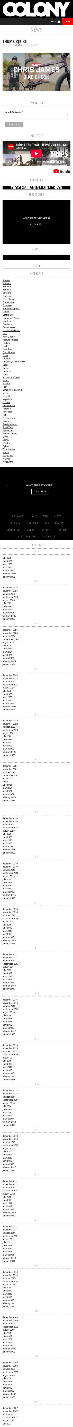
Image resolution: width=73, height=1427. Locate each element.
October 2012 (9, 1187)
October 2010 (9, 1278)
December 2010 (10, 1271)
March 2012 (8, 1209)
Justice (6, 383)
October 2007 (9, 1414)
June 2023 (7, 694)
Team (45, 516)
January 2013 (9, 1170)
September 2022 (10, 729)
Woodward (8, 461)
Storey (6, 439)
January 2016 (9, 1034)
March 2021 (8, 794)
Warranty (46, 529)
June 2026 (7, 561)
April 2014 (7, 1115)
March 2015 (8, 1073)
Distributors (14, 529)
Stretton (6, 443)
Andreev (7, 283)
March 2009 (8, 1345)
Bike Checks (9, 299)
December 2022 (10, 720)
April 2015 (7, 1070)
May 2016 (7, 1021)
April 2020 (7, 843)
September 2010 (10, 1281)
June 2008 (7, 1381)
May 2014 (7, 1112)
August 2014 (9, 1103)
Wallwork (7, 458)
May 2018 (7, 930)
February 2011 (9, 1257)
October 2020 (9, 824)
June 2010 (7, 1290)
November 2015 (10, 1048)
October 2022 (9, 726)
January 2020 (9, 852)
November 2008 (10, 1365)
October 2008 (9, 1368)
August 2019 (9, 876)
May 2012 (7, 1203)
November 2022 (10, 723)
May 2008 (7, 1384)
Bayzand (7, 292)
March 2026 (8, 570)
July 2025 (7, 603)
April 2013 (7, 1160)
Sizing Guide (32, 523)
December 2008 (10, 1362)
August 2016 (9, 1012)
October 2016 (9, 1005)
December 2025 (10, 587)
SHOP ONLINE (18, 516)
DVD (5, 333)
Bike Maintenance (27, 536)
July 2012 (7, 1196)
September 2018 (10, 918)
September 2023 (10, 684)
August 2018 (9, 921)
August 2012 (9, 1193)
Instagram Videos (11, 377)
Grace (5, 364)
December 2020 (10, 818)
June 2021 (7, 784)
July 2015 (7, 1060)
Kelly (5, 386)
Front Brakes (9, 352)
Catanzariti (8, 314)
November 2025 (10, 590)
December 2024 (10, 629)
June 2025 (7, 606)
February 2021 (9, 797)
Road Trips (8, 427)
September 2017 (10, 963)
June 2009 (7, 1336)
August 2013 (9, 1148)
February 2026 (9, 573)
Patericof (7, 408)
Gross (5, 368)
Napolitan (7, 399)
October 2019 (9, 869)
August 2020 (9, 830)
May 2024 (7, 651)
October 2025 (9, 593)
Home (34, 516)
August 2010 (9, 1284)
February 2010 (9, 1303)
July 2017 (7, 970)
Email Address (14, 112)
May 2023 (7, 697)
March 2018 (8, 937)
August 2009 (9, 1329)
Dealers (59, 523)
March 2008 (8, 1390)
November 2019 (10, 866)
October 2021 (9, 772)
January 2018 (9, 943)
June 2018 (7, 927)
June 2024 (7, 648)
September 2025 (10, 596)
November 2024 (10, 633)
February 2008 (9, 1393)
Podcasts (7, 411)
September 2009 (10, 1326)
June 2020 (7, 836)
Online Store (9, 405)
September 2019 (10, 872)
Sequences (8, 430)
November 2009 (10, 1320)
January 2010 (9, 1306)
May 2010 (7, 1293)
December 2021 (10, 765)
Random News (10, 424)
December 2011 (10, 1226)
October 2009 (9, 1323)
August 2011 (9, 1239)
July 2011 (7, 1242)
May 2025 (7, 609)
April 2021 (7, 790)
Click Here (36, 224)
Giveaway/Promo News (14, 361)
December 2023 (10, 675)
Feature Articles (10, 339)
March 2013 (8, 1164)
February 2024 (9, 661)
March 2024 (8, 657)
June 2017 (7, 973)
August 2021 (9, 778)
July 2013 (7, 1151)
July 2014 (7, 1106)
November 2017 (10, 957)
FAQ (47, 523)
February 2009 (9, 1348)
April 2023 (7, 700)
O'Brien (6, 402)
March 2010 (8, 1300)
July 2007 (7, 1423)
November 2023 (10, 678)
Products (15, 523)
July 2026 (7, 557)
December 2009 (10, 1317)
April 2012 (7, 1206)
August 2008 (9, 1375)
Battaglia (7, 289)
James (6, 380)
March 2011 (8, 1254)
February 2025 (9, 615)
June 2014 (7, 1109)
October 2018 (9, 915)
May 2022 (7, 742)
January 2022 (9, 755)
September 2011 (10, 1236)
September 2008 (10, 1372)
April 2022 (7, 745)
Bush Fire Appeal (11, 308)
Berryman (7, 296)
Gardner (6, 358)
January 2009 (9, 1351)
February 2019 (9, 894)
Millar (5, 392)
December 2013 (10, 1135)
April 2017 (7, 979)
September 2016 (10, 1009)
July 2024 (7, 645)
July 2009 (7, 1332)
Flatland (6, 342)
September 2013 (10, 1145)
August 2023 (9, 687)
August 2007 (9, 1420)
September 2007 (10, 1417)
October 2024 (9, 636)
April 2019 (7, 888)
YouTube (62, 529)
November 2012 (10, 1184)
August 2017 (9, 966)
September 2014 (10, 1099)
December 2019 (10, 863)
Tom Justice (9, 449)
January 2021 (9, 800)
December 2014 (10, 1090)
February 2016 (9, 1031)
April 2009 (7, 1342)
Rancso (6, 421)
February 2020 (9, 849)
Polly (5, 414)
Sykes (6, 446)
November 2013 (10, 1138)
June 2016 (7, 1018)
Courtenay (8, 320)
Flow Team (8, 349)
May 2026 (7, 564)
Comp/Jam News (11, 317)
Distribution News (11, 330)
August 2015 (9, 1057)
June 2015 (7, 1063)
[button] (53, 21)
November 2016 (10, 1002)
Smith (5, 436)
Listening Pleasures (12, 389)
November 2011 (10, 1229)
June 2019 (7, 882)
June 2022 (7, 739)
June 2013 (7, 1154)
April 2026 (7, 567)
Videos (6, 452)
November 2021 (10, 769)
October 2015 (9, 1051)
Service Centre (10, 433)
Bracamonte (8, 302)
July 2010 (7, 1287)
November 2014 (10, 1093)
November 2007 (10, 1411)
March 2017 (8, 982)
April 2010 (7, 1297)
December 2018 (10, 908)
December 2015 (10, 1045)
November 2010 (10, 1275)
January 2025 (9, 618)
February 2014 (9, 1121)
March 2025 (8, 612)
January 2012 (9, 1215)
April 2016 (7, 1024)
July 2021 (7, 781)
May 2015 (7, 1066)
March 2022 (8, 748)
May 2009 (7, 1339)
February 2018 (9, 940)
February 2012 (9, 1212)
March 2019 (8, 891)
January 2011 (9, 1260)
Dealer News (9, 327)
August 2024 (9, 642)
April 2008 (7, 1387)
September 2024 (10, 639)
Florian (6, 346)
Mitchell (6, 396)
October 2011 (9, 1232)
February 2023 (9, 706)
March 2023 (8, 703)
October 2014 (9, 1096)
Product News (9, 418)
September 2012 (10, 1190)
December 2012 (10, 1181)
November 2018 (10, 912)
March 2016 (8, 1027)
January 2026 (9, 576)
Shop (67, 21)
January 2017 (9, 988)
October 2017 (9, 960)
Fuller (5, 355)
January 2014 (9, 1124)
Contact (31, 529)
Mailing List (49, 536)
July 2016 (7, 1015)
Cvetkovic (7, 324)
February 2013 (9, 1167)
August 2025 (9, 600)
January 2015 (9, 1079)
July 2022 (7, 736)
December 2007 (10, 1407)
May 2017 (7, 976)
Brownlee (7, 305)
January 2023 (9, 709)
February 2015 (9, 1076)
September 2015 (10, 1054)
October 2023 (9, 681)
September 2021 (10, 775)
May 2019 (7, 885)
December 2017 (10, 954)
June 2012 (7, 1199)
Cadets (6, 311)
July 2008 (7, 1378)
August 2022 (9, 733)
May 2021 (7, 787)
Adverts (6, 280)
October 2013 (9, 1142)
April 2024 (7, 654)
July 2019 (7, 879)
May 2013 (7, 1157)
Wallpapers (8, 455)
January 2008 (9, 1397)
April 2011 (7, 1251)
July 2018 (7, 924)
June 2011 (7, 1245)
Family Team (9, 336)
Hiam (5, 374)
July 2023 (7, 690)
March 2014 (8, 1118)
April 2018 (7, 933)
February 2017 (9, 985)
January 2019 (9, 898)
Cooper (19, 45)
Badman (7, 286)
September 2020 (10, 827)
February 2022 (9, 751)
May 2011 (7, 1248)
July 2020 (7, 833)
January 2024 (9, 664)
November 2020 (10, 821)
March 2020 (8, 846)
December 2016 (10, 999)
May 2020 (7, 840)
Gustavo (7, 371)
